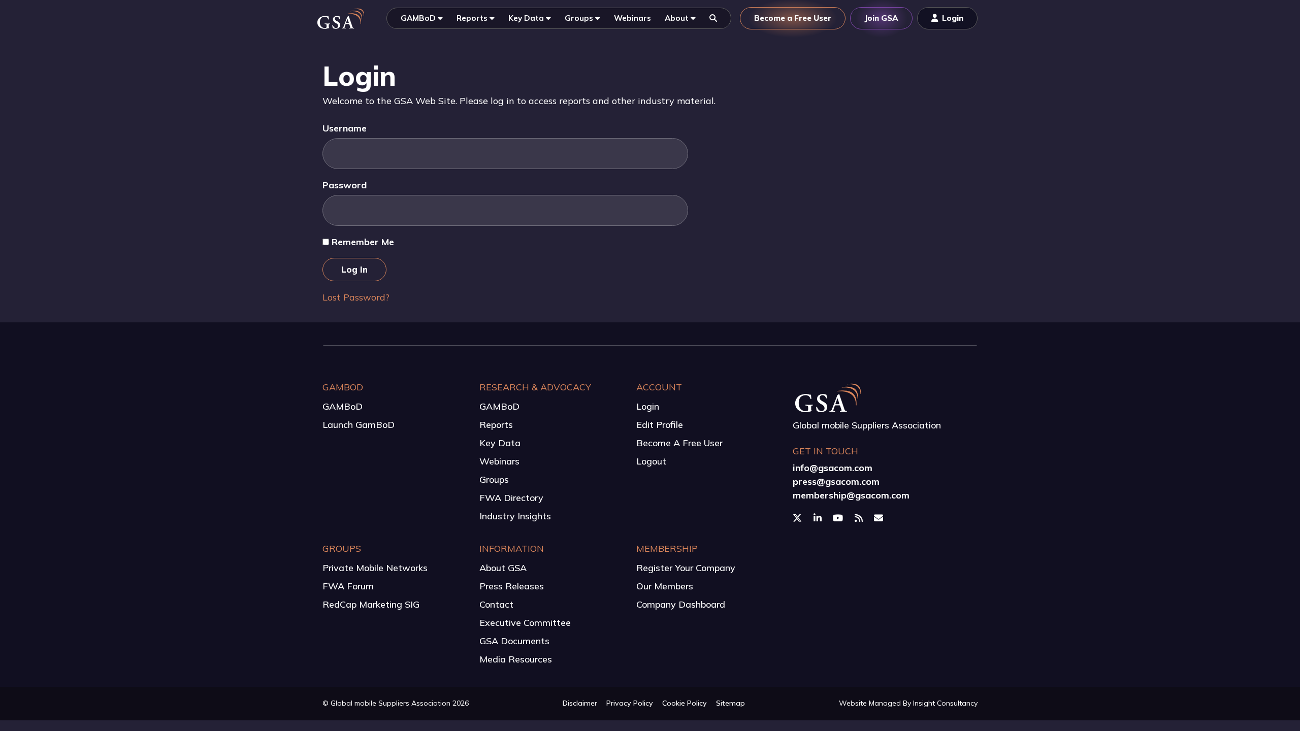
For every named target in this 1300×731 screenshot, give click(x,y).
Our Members (664, 586)
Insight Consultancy (945, 703)
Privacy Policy (629, 703)
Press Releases (511, 586)
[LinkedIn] (819, 518)
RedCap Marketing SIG (370, 604)
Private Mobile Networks (375, 568)
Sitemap (730, 703)
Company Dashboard (680, 604)
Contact (496, 604)
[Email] (880, 518)
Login (647, 406)
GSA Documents (514, 641)
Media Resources (515, 659)
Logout (651, 461)
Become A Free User (679, 443)
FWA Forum (348, 586)
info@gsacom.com (832, 468)
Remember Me (361, 242)
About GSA (503, 568)
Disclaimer (580, 703)
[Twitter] (798, 518)
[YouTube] (839, 518)
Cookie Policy (684, 703)
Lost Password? (355, 297)
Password (344, 185)
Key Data (500, 443)
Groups (494, 479)
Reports (496, 424)
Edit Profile (659, 424)
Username (344, 128)
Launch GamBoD (358, 424)
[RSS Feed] (860, 518)
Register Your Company (685, 568)
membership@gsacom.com (851, 495)
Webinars (499, 461)
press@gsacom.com (836, 481)
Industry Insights (515, 516)
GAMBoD (342, 406)
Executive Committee (525, 622)
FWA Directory (511, 498)
